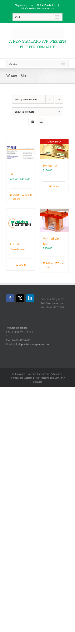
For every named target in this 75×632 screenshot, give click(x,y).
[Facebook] (10, 298)
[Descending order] (59, 99)
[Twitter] (20, 298)
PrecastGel (51, 166)
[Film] (20, 153)
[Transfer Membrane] (20, 223)
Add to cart (49, 265)
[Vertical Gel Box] (54, 220)
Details (28, 194)
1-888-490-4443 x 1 (45, 5)
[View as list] (41, 122)
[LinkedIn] (30, 298)
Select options (16, 196)
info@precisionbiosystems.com (37, 8)
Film (13, 174)
